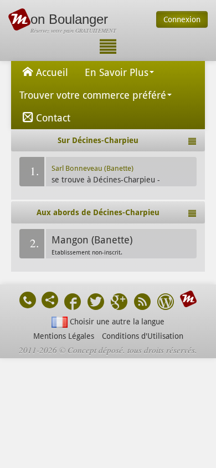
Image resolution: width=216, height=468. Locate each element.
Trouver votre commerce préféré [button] (92, 95)
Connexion (181, 19)
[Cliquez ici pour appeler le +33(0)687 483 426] (27, 300)
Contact (53, 118)
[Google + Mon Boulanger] (119, 303)
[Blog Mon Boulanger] (165, 303)
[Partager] (50, 300)
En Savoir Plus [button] (116, 72)
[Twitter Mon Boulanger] (95, 303)
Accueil (52, 72)
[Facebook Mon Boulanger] (72, 303)
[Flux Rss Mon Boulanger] (142, 303)
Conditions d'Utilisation (142, 336)
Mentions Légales (63, 336)
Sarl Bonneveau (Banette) (92, 168)
